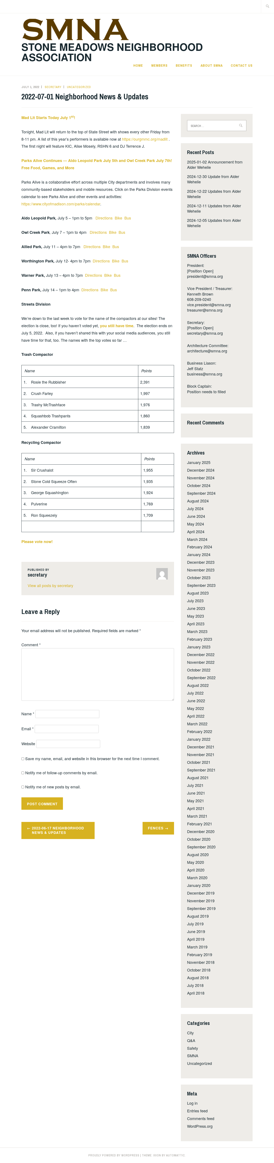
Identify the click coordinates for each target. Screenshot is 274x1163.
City (190, 1032)
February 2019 (199, 954)
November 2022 (200, 662)
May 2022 (195, 708)
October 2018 (198, 970)
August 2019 (198, 916)
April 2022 (195, 716)
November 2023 (200, 570)
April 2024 (195, 531)
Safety (192, 1048)
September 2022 (201, 677)
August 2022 (198, 685)
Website (28, 743)
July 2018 (195, 985)
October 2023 (198, 577)
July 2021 (195, 785)
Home (138, 65)
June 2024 (196, 516)
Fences (156, 828)
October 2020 (198, 839)
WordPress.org (200, 1126)
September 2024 (201, 493)
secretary (53, 87)
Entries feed (197, 1110)
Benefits (184, 65)
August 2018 (198, 977)
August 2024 (198, 500)
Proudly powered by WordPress (113, 1155)
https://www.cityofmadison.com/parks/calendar (60, 203)
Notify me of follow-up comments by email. (61, 772)
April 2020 (195, 870)
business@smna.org (204, 374)
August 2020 (198, 854)
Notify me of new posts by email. (53, 786)
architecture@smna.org (207, 350)
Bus (127, 218)
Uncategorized (79, 87)
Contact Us (242, 65)
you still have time (116, 325)
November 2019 (200, 900)
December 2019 (200, 893)
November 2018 (200, 962)
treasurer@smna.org (204, 310)
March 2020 (197, 877)
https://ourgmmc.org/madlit (145, 139)
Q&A (191, 1040)
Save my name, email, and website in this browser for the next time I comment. (92, 758)
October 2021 (198, 762)
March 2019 (197, 947)
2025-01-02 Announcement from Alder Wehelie (215, 164)
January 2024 (198, 554)
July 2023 (195, 600)
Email (27, 728)
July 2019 (195, 923)
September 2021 (201, 770)
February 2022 (199, 731)
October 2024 (198, 485)
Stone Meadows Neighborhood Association (112, 51)
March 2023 (197, 631)
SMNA (192, 1055)
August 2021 (198, 777)
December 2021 (200, 746)
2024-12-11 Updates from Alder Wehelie (214, 208)
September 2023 (201, 585)
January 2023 (198, 646)
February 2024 (199, 546)
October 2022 (198, 670)
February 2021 (199, 823)
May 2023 (195, 616)
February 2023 (199, 639)
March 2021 (197, 816)
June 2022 (196, 700)
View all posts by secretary (50, 585)
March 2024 (197, 539)
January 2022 (198, 739)
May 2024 (195, 524)
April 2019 (195, 939)
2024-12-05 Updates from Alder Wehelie (214, 222)
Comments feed (200, 1118)
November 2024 (200, 477)
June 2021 (196, 793)
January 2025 (198, 462)
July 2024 (195, 508)
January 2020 (198, 885)
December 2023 (200, 562)
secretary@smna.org (205, 333)
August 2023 (198, 593)
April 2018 (195, 993)
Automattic (175, 1155)
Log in (192, 1103)
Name (27, 713)
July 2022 (195, 693)
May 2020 (195, 862)
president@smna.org (205, 276)
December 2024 (200, 470)
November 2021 (200, 754)
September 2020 (201, 846)
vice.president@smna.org (209, 304)
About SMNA (212, 65)
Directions (104, 218)
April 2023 (195, 623)
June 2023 (196, 608)
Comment (31, 644)
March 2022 (197, 723)
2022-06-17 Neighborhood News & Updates (58, 830)
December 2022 (200, 654)
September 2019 (201, 908)
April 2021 (195, 808)
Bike (119, 218)
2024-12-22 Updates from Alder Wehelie (214, 193)
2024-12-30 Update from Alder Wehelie (213, 179)
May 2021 (195, 800)
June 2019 (196, 931)
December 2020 (200, 831)
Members (159, 65)
